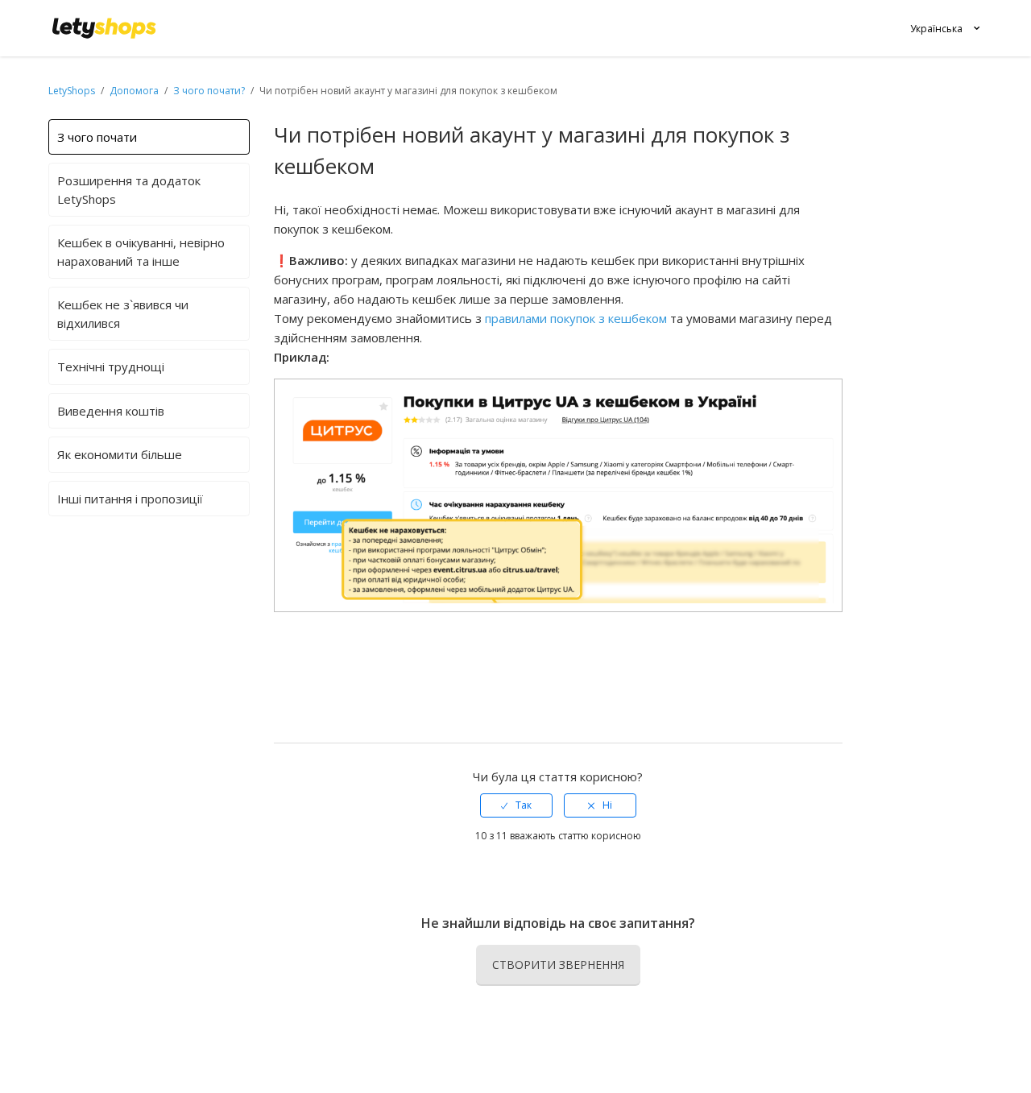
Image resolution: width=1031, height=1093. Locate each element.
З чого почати (97, 137)
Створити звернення (558, 964)
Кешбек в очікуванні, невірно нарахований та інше (141, 251)
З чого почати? (209, 90)
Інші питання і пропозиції (130, 499)
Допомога (135, 90)
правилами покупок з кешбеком (576, 318)
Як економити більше (119, 454)
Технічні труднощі (110, 366)
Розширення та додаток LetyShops (129, 189)
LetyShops (71, 90)
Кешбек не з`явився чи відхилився (122, 313)
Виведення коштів (110, 411)
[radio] (516, 805)
